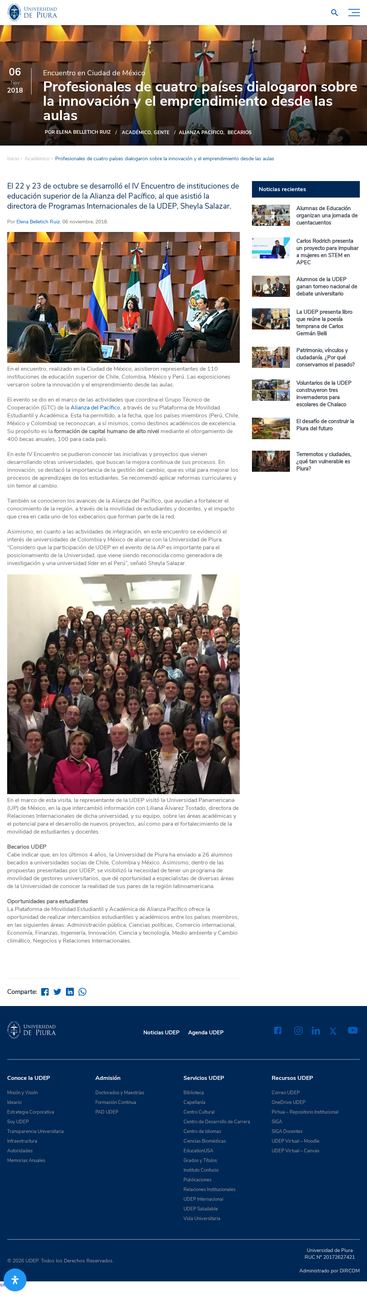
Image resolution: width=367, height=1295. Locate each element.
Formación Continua (115, 1102)
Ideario (14, 1102)
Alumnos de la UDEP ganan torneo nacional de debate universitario (326, 286)
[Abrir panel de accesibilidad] (15, 1279)
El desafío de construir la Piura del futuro (325, 425)
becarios (240, 132)
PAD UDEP (106, 1112)
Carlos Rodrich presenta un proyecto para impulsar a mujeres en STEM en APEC (327, 251)
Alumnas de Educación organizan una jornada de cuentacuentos (327, 215)
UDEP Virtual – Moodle (295, 1141)
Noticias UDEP (161, 1032)
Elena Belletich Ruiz (38, 221)
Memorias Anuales (26, 1160)
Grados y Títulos (200, 1160)
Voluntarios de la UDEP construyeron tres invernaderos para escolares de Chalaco (324, 393)
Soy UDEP (18, 1122)
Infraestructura (22, 1141)
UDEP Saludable (201, 1209)
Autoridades (20, 1151)
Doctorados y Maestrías (119, 1093)
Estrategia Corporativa (30, 1112)
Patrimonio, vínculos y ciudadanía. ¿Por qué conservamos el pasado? (325, 357)
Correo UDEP (286, 1093)
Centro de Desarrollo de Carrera (217, 1122)
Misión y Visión (22, 1093)
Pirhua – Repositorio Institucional (305, 1112)
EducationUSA (198, 1151)
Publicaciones (197, 1180)
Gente (162, 132)
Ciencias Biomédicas (205, 1141)
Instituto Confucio (201, 1170)
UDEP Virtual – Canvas (295, 1151)
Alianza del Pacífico (95, 408)
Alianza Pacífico (201, 132)
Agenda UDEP (206, 1032)
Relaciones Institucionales (209, 1189)
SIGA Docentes (287, 1131)
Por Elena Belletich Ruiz (78, 132)
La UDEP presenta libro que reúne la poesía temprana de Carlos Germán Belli (324, 322)
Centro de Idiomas (202, 1131)
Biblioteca (194, 1093)
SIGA (277, 1122)
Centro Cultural (199, 1112)
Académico (136, 132)
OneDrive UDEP (288, 1102)
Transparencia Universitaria (35, 1131)
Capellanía (194, 1102)
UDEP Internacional (203, 1199)
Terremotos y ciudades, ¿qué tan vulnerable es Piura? (323, 461)
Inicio (13, 158)
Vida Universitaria (202, 1218)
